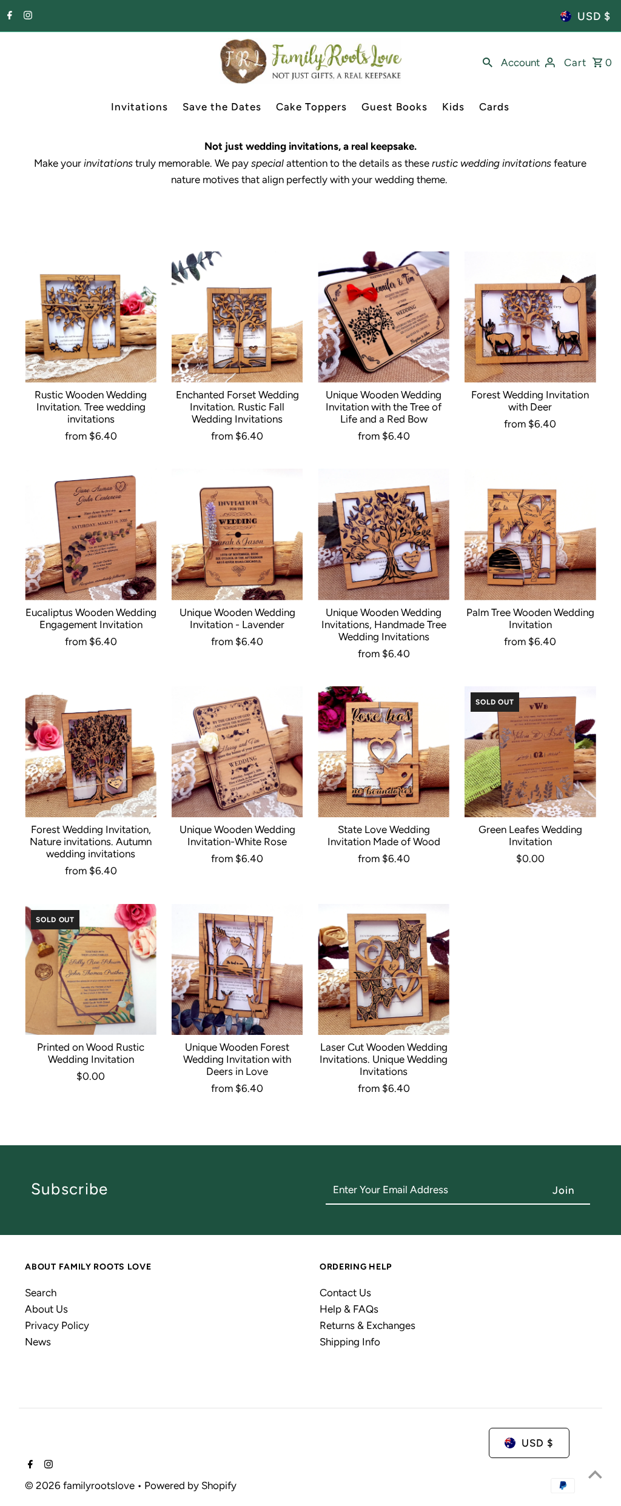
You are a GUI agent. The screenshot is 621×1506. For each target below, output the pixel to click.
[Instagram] (26, 16)
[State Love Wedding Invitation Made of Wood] (383, 752)
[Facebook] (8, 16)
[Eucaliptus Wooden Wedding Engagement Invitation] (90, 534)
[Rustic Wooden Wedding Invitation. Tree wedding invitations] (90, 317)
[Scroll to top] (595, 1474)
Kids (453, 107)
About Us (46, 1309)
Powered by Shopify (190, 1485)
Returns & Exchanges (367, 1325)
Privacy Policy (57, 1325)
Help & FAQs (349, 1309)
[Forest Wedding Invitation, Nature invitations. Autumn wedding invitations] (90, 752)
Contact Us (345, 1293)
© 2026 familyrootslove (81, 1485)
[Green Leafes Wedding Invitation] (530, 752)
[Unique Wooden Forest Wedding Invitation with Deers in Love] (237, 970)
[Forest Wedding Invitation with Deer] (530, 317)
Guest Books (394, 107)
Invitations (139, 107)
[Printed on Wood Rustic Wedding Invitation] (90, 970)
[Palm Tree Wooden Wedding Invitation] (530, 534)
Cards (494, 107)
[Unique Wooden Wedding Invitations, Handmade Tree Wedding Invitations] (383, 534)
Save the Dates (222, 107)
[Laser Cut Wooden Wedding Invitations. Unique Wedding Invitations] (383, 970)
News (38, 1342)
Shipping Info (350, 1342)
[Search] (487, 61)
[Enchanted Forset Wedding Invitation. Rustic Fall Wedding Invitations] (237, 317)
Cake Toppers (311, 107)
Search (40, 1293)
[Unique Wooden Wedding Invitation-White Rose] (237, 752)
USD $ (594, 16)
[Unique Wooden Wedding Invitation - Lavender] (237, 534)
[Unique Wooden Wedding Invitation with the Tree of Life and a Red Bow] (383, 317)
